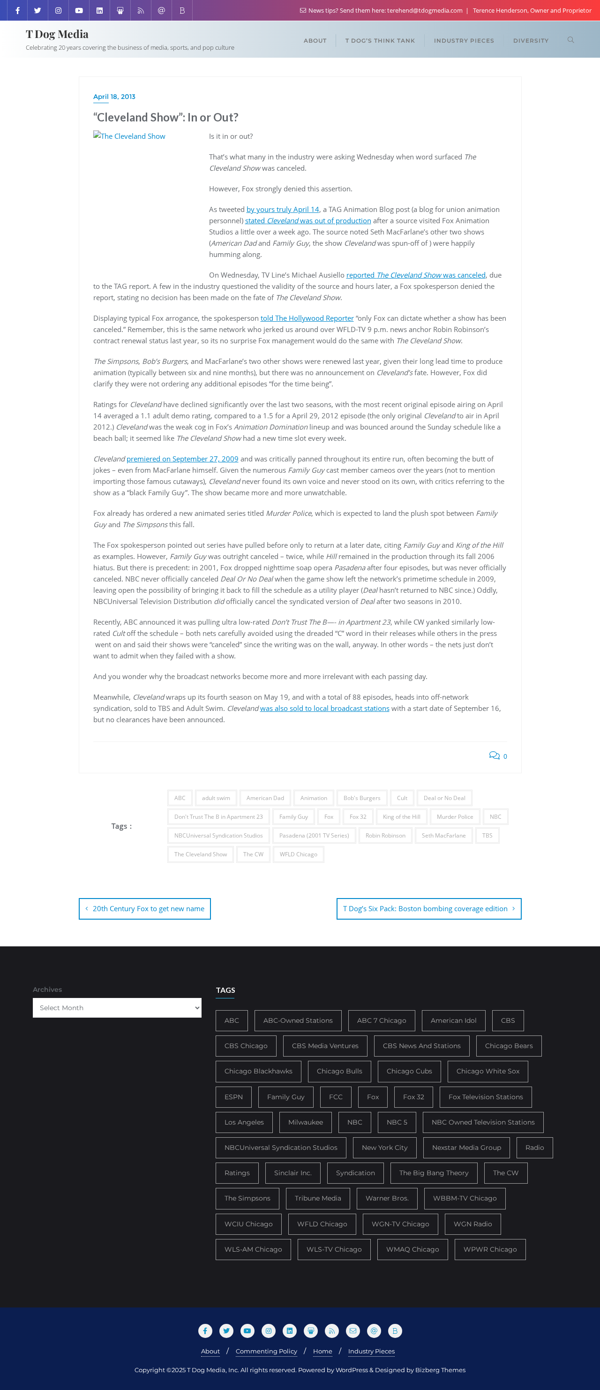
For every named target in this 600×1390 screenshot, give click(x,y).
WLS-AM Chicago (253, 1249)
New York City (385, 1147)
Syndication (355, 1173)
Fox (328, 817)
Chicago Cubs (409, 1071)
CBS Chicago (246, 1046)
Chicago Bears (509, 1046)
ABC (180, 798)
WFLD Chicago (298, 854)
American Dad (265, 798)
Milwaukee (305, 1122)
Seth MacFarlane (444, 835)
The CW (253, 854)
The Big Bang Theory (434, 1173)
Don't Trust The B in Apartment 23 (218, 817)
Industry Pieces (371, 1351)
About (210, 1351)
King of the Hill (401, 817)
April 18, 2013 (114, 96)
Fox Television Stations (486, 1097)
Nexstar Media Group (466, 1147)
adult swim (216, 798)
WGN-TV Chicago (400, 1224)
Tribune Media (318, 1198)
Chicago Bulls (339, 1071)
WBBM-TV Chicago (465, 1198)
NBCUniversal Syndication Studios (218, 835)
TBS (487, 835)
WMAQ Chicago (412, 1249)
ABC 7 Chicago (381, 1020)
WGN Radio (473, 1224)
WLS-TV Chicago (334, 1249)
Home (322, 1351)
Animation (313, 798)
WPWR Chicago (490, 1249)
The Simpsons (247, 1198)
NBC (496, 817)
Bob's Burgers (362, 798)
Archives (47, 989)
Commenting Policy (266, 1351)
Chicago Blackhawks (258, 1071)
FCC (336, 1097)
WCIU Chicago (249, 1224)
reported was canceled (416, 275)
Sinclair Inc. (293, 1173)
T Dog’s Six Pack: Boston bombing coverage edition (425, 908)
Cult (402, 798)
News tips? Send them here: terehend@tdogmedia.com (385, 10)
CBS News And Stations (422, 1046)
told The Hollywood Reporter (307, 318)
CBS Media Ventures (325, 1046)
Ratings (237, 1173)
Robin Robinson (385, 835)
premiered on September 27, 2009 (183, 458)
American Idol (454, 1020)
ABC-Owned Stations (298, 1020)
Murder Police (455, 817)
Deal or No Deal (444, 798)
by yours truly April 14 (283, 209)
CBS (508, 1020)
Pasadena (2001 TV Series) (314, 835)
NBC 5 (397, 1122)
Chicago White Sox (488, 1071)
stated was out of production (308, 220)
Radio (534, 1147)
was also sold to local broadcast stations (325, 708)
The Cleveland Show (200, 854)
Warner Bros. (387, 1198)
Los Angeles (244, 1122)
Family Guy (293, 817)
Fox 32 (358, 817)
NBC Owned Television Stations (483, 1122)
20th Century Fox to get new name (148, 908)
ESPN (234, 1097)
